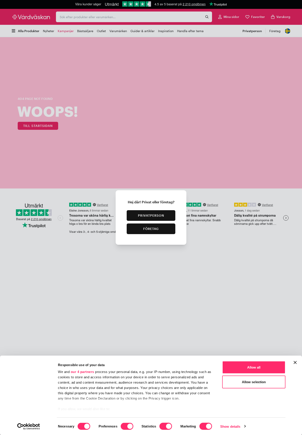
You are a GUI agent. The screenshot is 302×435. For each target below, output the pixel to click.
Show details (230, 426)
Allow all (254, 367)
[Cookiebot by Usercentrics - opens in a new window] (28, 426)
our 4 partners (82, 372)
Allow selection (254, 382)
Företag (151, 229)
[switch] (127, 426)
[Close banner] (295, 362)
